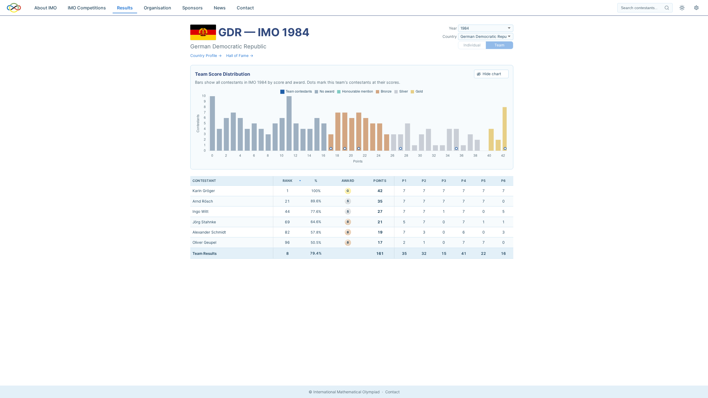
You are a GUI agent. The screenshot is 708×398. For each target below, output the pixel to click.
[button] (287, 181)
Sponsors (192, 8)
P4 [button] (463, 181)
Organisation (157, 8)
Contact (245, 8)
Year (453, 28)
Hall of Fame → (239, 55)
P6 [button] (503, 181)
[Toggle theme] (682, 8)
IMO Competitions (87, 8)
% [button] (315, 181)
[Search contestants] (667, 8)
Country (449, 36)
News (220, 8)
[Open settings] (696, 8)
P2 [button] (424, 181)
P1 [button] (404, 181)
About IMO (45, 8)
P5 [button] (483, 181)
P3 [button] (444, 181)
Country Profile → (206, 55)
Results (125, 8)
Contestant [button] (204, 181)
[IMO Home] (14, 8)
